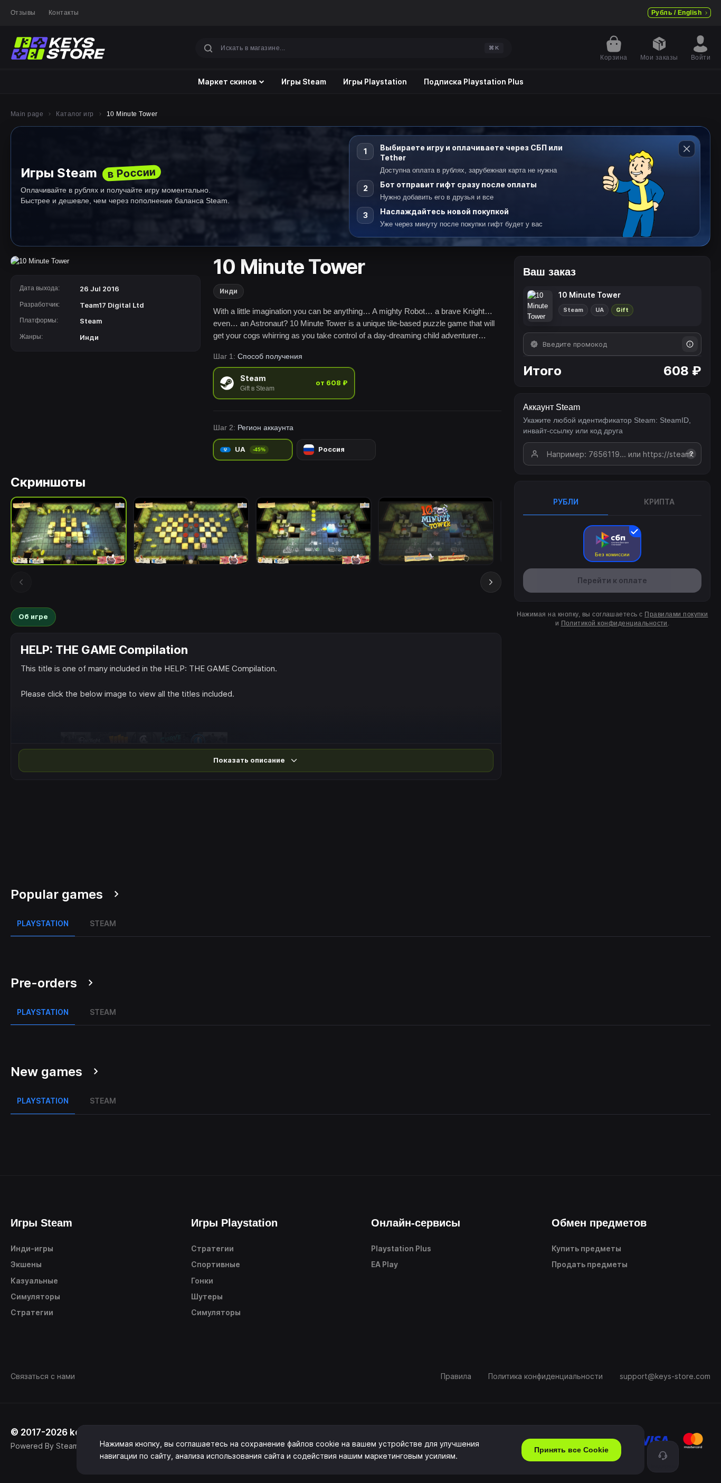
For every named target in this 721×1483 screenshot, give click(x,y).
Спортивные (215, 1264)
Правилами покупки (676, 614)
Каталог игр (74, 114)
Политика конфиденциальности (545, 1376)
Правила (456, 1376)
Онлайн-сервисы (415, 1223)
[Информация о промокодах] (690, 344)
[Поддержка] (663, 1456)
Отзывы (23, 12)
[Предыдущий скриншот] (21, 582)
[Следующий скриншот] (490, 582)
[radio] (284, 382)
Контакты (64, 12)
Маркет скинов (227, 81)
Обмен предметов (599, 1223)
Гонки (202, 1280)
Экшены (26, 1264)
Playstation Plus (401, 1248)
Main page (27, 114)
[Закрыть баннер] (686, 148)
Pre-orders (44, 983)
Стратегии (32, 1312)
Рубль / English (676, 12)
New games (46, 1071)
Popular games (57, 894)
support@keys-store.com (665, 1376)
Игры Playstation (375, 81)
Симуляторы (35, 1296)
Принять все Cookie (571, 1450)
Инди (229, 291)
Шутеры (207, 1296)
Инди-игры (32, 1248)
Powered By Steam (45, 1445)
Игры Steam (303, 81)
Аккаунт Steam (551, 407)
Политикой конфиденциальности (614, 623)
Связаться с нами (43, 1376)
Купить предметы (586, 1248)
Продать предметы (590, 1264)
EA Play (384, 1264)
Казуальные (34, 1280)
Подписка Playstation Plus (474, 81)
